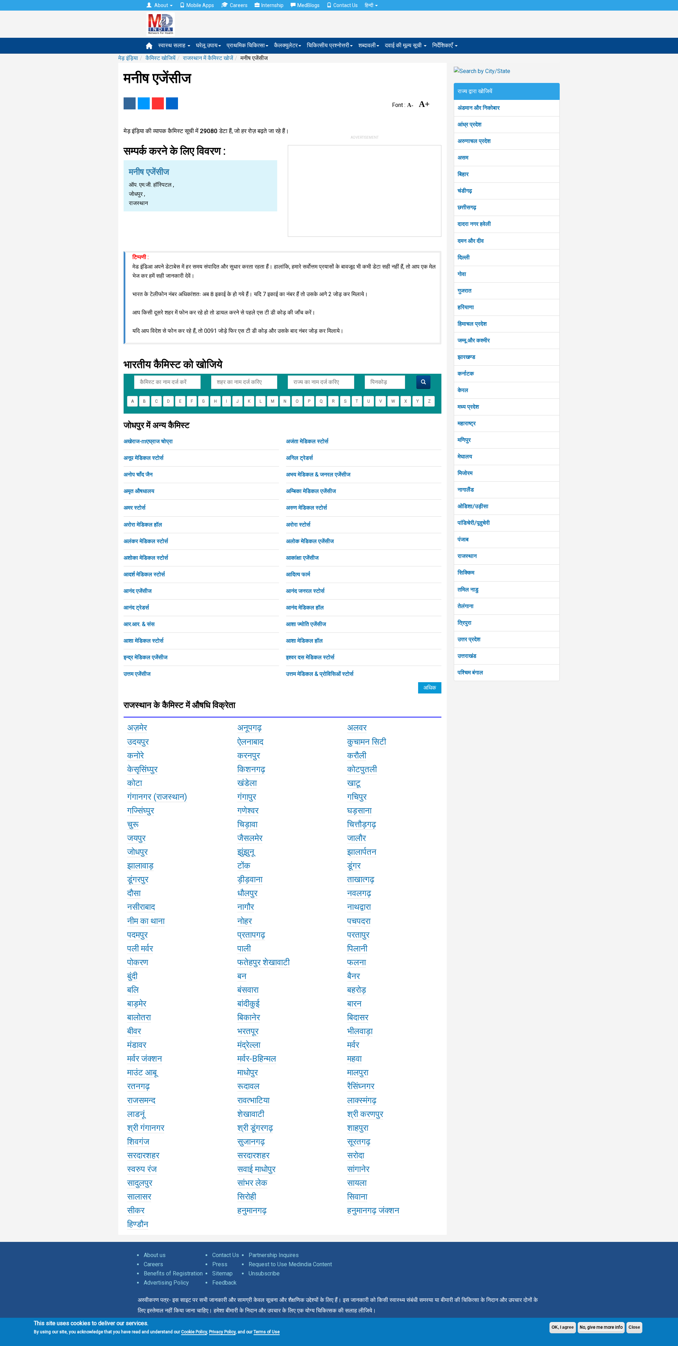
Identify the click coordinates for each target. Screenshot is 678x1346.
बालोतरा (139, 1017)
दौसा (134, 893)
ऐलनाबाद (250, 742)
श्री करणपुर (365, 1114)
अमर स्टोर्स (134, 507)
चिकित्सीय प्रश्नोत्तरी (328, 45)
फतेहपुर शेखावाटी (263, 962)
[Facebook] (130, 103)
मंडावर (136, 1045)
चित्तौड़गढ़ (361, 824)
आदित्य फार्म (298, 574)
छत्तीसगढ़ (467, 207)
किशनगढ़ (251, 769)
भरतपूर (247, 1031)
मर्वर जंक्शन (144, 1059)
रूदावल (248, 1086)
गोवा (462, 274)
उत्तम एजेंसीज (137, 674)
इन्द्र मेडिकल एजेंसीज (145, 657)
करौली (356, 756)
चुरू (133, 824)
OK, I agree (563, 1327)
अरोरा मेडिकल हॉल (143, 524)
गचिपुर (357, 797)
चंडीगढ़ (465, 190)
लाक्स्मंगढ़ (361, 1100)
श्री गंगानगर (145, 1128)
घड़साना (359, 811)
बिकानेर (248, 1017)
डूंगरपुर (137, 879)
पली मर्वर (140, 949)
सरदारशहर (143, 1155)
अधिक (429, 687)
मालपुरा (357, 1072)
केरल (463, 390)
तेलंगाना (466, 606)
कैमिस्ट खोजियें (160, 58)
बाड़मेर (136, 1004)
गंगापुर (246, 797)
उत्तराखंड (467, 656)
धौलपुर (247, 893)
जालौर (356, 838)
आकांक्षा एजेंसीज (302, 557)
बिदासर (357, 1017)
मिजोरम (465, 473)
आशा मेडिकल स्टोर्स (143, 640)
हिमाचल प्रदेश (472, 323)
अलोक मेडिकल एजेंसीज (310, 541)
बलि (133, 990)
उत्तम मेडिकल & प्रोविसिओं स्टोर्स (319, 674)
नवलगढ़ (359, 893)
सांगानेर (358, 1169)
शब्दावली (367, 45)
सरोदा (355, 1155)
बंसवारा (247, 990)
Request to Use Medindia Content (290, 1264)
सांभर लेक (252, 1183)
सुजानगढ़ (251, 1142)
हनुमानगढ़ (252, 1210)
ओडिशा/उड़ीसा (473, 506)
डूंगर (354, 866)
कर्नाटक (466, 373)
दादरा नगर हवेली (474, 224)
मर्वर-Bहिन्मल (256, 1059)
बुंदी (132, 976)
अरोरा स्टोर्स (298, 524)
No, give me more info (601, 1327)
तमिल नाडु (468, 589)
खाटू (354, 783)
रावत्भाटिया (253, 1100)
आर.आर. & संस (139, 624)
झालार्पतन (361, 852)
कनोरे (135, 756)
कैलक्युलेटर (286, 45)
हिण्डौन (137, 1224)
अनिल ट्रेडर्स (299, 458)
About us (155, 1255)
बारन (354, 1004)
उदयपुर (138, 742)
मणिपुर (464, 440)
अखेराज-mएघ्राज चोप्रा (148, 441)
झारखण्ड (466, 357)
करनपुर (248, 756)
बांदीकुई (248, 1004)
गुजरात (464, 290)
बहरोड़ (356, 990)
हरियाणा (466, 307)
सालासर (139, 1197)
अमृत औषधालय (139, 491)
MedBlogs (308, 5)
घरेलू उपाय (207, 45)
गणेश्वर (247, 811)
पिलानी (357, 949)
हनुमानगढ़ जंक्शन (373, 1210)
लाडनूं (136, 1114)
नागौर (245, 907)
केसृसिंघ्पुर (142, 769)
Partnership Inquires (274, 1255)
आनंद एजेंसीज (137, 591)
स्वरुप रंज (142, 1169)
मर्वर (353, 1045)
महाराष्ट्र (467, 423)
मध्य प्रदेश (468, 406)
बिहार (463, 174)
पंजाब (463, 539)
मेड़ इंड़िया (128, 58)
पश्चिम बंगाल (470, 672)
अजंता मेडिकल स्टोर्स (307, 441)
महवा (354, 1059)
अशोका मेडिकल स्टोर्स (146, 557)
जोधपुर (137, 852)
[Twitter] (144, 103)
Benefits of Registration (173, 1273)
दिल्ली (464, 257)
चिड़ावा (247, 824)
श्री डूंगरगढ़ (255, 1128)
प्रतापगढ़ (251, 935)
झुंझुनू (245, 852)
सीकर (135, 1210)
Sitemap (222, 1273)
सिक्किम (466, 572)
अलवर (357, 728)
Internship (272, 5)
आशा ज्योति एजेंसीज (306, 624)
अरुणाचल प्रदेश (474, 141)
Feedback (224, 1282)
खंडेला (247, 783)
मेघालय (465, 456)
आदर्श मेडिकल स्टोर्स (144, 574)
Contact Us (345, 5)
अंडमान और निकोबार (479, 107)
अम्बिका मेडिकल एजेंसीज (311, 491)
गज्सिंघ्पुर (140, 811)
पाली (244, 949)
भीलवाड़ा (360, 1031)
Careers (239, 5)
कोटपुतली (362, 769)
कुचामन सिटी (366, 742)
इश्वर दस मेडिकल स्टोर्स (310, 657)
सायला (357, 1183)
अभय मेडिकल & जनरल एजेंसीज (318, 474)
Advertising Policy (166, 1282)
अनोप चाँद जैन (138, 474)
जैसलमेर (249, 838)
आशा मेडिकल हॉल (304, 640)
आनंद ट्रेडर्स (136, 607)
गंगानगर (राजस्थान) (157, 797)
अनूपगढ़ (249, 728)
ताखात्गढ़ (360, 879)
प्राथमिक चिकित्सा (246, 45)
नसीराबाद (141, 907)
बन (241, 976)
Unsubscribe (264, 1273)
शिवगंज (138, 1142)
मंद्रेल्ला (248, 1045)
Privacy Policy (222, 1331)
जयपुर (136, 838)
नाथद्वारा (359, 907)
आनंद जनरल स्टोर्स (305, 591)
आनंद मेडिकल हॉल (305, 607)
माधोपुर (247, 1072)
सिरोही (246, 1197)
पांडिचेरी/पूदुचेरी (474, 522)
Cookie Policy (194, 1331)
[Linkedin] (172, 103)
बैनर (353, 976)
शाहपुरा (357, 1128)
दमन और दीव (471, 241)
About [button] (161, 5)
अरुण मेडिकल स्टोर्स (306, 507)
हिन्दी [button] (369, 5)
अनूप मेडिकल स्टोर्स (143, 458)
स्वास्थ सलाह (172, 45)
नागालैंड (466, 489)
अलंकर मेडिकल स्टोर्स (146, 541)
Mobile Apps (200, 5)
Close (634, 1327)
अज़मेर (137, 728)
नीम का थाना (146, 921)
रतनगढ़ (138, 1086)
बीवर (134, 1031)
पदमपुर (137, 935)
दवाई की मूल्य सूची (404, 45)
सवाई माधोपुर (256, 1169)
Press (219, 1264)
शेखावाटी (250, 1114)
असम (463, 157)
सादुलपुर (139, 1183)
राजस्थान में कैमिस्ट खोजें (208, 58)
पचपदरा (358, 921)
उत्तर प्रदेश (469, 639)
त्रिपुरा (464, 622)
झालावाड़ (140, 866)
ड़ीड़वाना (249, 879)
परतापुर (358, 935)
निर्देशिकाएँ (443, 45)
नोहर (244, 921)
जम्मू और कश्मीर (474, 340)
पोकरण (137, 962)
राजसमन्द (141, 1100)
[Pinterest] (158, 103)
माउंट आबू (142, 1072)
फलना (356, 962)
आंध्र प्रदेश (469, 124)
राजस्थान (467, 556)
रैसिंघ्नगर (360, 1086)
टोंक (243, 866)
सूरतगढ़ (358, 1142)
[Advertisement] (365, 189)
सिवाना (357, 1197)
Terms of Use (267, 1331)
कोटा (134, 783)
